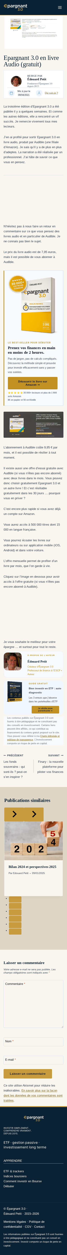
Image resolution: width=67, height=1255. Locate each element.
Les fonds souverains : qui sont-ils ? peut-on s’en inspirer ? (15, 766)
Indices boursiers (15, 1176)
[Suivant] (34, 814)
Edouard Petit (20, 873)
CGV (28, 1226)
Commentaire (15, 984)
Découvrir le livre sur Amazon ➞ (32, 383)
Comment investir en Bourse (23, 1181)
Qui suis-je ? (51, 93)
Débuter (9, 1186)
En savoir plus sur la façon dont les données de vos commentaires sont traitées (33, 1095)
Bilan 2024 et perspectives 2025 (32, 867)
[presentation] (33, 840)
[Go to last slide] (14, 814)
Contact (39, 1226)
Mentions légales (15, 1221)
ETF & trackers (14, 1171)
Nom (9, 1041)
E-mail (10, 1059)
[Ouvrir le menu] (59, 7)
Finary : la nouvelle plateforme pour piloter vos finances (50, 764)
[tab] (15, 899)
